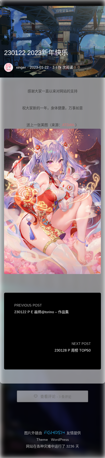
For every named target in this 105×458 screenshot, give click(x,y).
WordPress (60, 440)
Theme (42, 440)
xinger (21, 67)
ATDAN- (68, 125)
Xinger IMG (91, 11)
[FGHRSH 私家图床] (54, 433)
